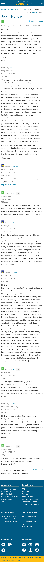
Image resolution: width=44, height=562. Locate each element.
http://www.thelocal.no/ (10, 185)
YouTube (37, 545)
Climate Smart (6, 499)
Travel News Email (8, 516)
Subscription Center (9, 521)
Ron (10, 26)
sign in (34, 12)
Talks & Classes (28, 497)
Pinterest (30, 550)
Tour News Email (8, 519)
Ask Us (25, 494)
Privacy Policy (21, 560)
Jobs (3, 502)
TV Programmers (29, 516)
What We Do (6, 491)
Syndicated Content (30, 521)
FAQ (23, 489)
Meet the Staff (6, 494)
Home (3, 9)
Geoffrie (12, 404)
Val (10, 68)
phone (10, 545)
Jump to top (37, 470)
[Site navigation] (3, 3)
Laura (15, 273)
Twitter (37, 550)
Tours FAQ (26, 491)
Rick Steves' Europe (22, 3)
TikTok (24, 550)
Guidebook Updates (30, 502)
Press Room (27, 526)
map (3, 550)
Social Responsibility (9, 497)
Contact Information (9, 489)
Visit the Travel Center (30, 499)
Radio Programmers (30, 519)
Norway (23, 9)
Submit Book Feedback (31, 504)
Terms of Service (7, 560)
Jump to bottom (37, 22)
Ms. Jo (15, 167)
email (3, 545)
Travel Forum (13, 9)
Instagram (30, 545)
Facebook (24, 545)
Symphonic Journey (30, 524)
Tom (14, 223)
